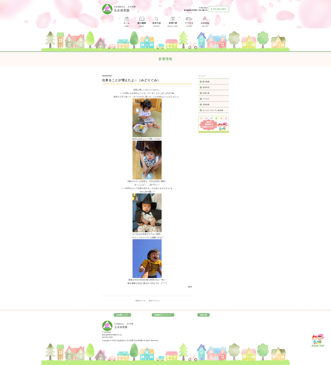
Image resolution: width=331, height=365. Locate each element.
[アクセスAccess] (189, 22)
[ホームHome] (126, 22)
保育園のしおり (122, 315)
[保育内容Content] (156, 22)
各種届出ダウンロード (163, 315)
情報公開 (203, 315)
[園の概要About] (141, 22)
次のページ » (154, 301)
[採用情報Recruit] (204, 22)
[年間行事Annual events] (172, 22)
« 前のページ (140, 301)
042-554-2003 (107, 337)
